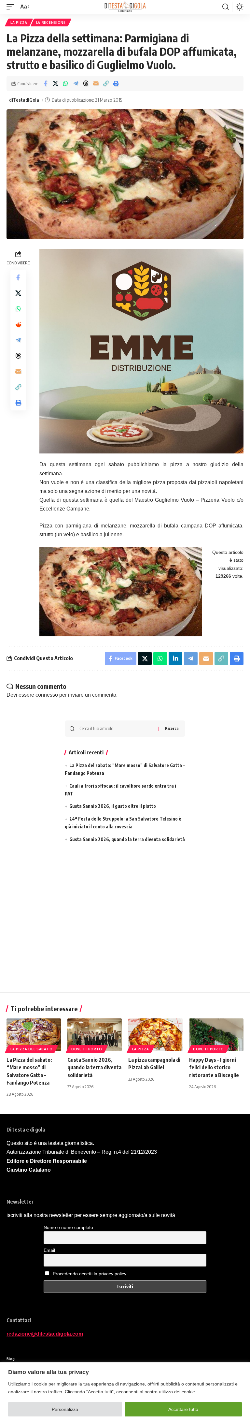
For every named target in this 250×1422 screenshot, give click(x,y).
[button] (12, 6)
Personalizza (65, 1409)
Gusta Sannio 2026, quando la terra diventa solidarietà (127, 839)
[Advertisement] (125, 919)
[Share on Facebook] (45, 83)
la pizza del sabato (31, 1049)
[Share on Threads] (85, 83)
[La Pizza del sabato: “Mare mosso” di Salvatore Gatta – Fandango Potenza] (34, 1034)
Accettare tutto (183, 1409)
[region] (125, 1392)
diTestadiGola (24, 100)
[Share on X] (55, 83)
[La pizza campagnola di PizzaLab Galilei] (155, 1034)
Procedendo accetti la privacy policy (89, 1273)
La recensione (51, 22)
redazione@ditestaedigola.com (45, 1334)
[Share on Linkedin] (175, 658)
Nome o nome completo (68, 1227)
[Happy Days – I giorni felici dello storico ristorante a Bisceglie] (216, 1034)
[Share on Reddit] (18, 324)
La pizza (18, 22)
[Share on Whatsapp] (65, 83)
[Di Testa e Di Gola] (125, 7)
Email (49, 1250)
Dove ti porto (86, 1049)
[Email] (95, 83)
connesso (46, 695)
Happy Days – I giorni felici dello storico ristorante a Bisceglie (214, 1067)
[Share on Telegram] (75, 83)
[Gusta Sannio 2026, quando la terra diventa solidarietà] (94, 1034)
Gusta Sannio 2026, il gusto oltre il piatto (112, 806)
